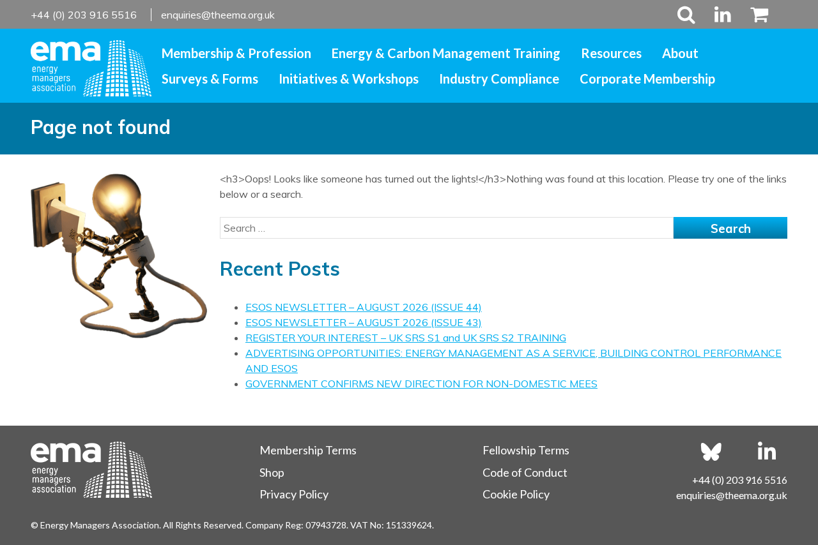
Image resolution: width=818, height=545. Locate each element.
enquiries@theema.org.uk (218, 14)
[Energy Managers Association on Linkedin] (766, 452)
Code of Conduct (524, 472)
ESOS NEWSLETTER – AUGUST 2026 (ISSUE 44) (363, 307)
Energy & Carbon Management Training (446, 53)
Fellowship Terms (525, 450)
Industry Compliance (499, 78)
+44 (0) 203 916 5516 (85, 14)
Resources (611, 53)
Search (686, 14)
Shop (271, 472)
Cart (754, 14)
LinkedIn (723, 14)
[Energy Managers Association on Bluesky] (711, 452)
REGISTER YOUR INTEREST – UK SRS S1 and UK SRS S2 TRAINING (405, 337)
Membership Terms (308, 450)
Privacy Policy (293, 494)
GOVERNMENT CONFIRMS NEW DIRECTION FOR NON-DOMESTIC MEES (421, 383)
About (680, 53)
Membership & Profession (236, 53)
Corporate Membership (647, 78)
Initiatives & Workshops (349, 78)
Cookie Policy (516, 494)
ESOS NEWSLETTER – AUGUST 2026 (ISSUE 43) (363, 322)
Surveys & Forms (210, 78)
